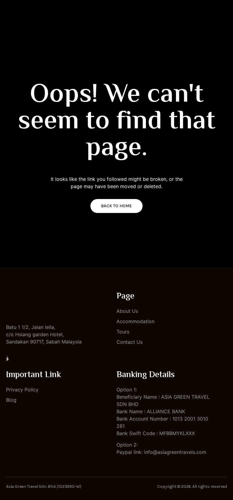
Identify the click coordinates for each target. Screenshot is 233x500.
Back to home (116, 205)
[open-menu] (224, 18)
